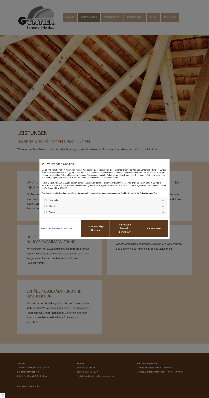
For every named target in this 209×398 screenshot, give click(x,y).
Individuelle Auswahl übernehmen (124, 228)
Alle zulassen (153, 228)
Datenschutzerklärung (50, 228)
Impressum (67, 228)
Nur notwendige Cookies (95, 228)
